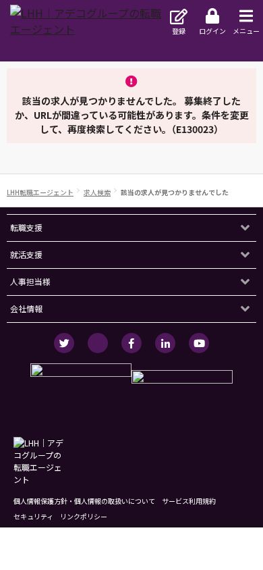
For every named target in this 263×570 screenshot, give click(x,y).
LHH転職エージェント (40, 192)
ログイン (212, 31)
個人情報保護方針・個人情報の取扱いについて (84, 501)
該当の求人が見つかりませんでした (175, 192)
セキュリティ (33, 516)
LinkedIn (165, 343)
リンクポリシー (83, 516)
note (98, 343)
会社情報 (26, 308)
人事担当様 (30, 281)
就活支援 (26, 254)
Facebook (131, 343)
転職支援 (26, 227)
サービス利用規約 (189, 501)
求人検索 (97, 192)
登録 (178, 31)
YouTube (199, 343)
